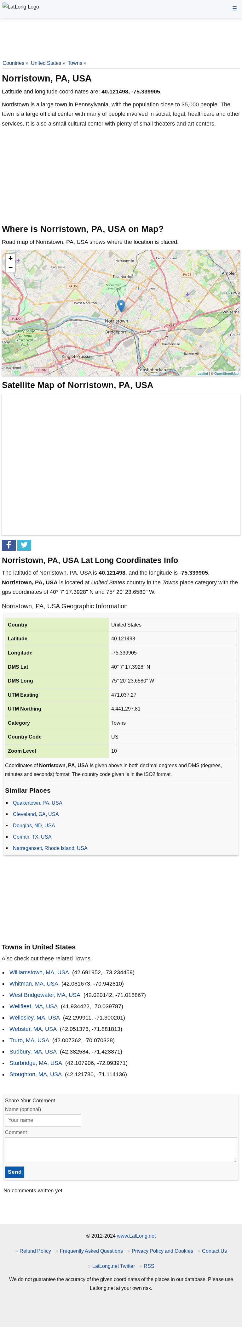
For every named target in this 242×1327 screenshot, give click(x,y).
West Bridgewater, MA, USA (44, 995)
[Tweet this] (24, 545)
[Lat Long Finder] (21, 7)
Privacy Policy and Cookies (162, 1251)
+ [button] (11, 258)
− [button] (11, 268)
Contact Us (214, 1251)
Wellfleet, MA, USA (33, 1006)
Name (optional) (23, 1109)
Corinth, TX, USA (32, 837)
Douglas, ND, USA (34, 825)
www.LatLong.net (136, 1236)
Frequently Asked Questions (91, 1251)
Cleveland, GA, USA (36, 814)
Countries (13, 63)
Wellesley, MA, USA (34, 1018)
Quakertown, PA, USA (37, 803)
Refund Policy (35, 1251)
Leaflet (203, 373)
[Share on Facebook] (9, 545)
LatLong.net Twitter (113, 1266)
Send (15, 1172)
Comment (16, 1132)
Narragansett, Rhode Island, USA (50, 848)
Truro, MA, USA (29, 1040)
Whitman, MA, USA (33, 984)
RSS (149, 1266)
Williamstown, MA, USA (39, 972)
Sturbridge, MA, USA (35, 1063)
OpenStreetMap (226, 373)
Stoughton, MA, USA (35, 1074)
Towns (75, 63)
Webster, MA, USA (33, 1029)
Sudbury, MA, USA (33, 1052)
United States (46, 63)
